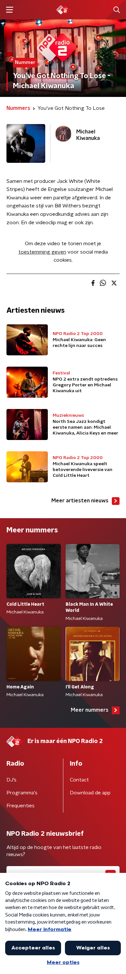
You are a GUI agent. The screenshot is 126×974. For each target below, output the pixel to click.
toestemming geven (42, 252)
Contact (79, 779)
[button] (9, 10)
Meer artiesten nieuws (80, 500)
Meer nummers (90, 710)
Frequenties (20, 805)
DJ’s (11, 779)
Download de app (90, 792)
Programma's (21, 792)
